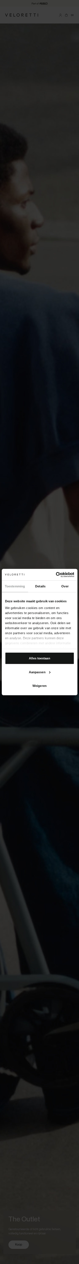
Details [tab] (40, 586)
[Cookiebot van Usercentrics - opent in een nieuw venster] (56, 574)
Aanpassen (37, 672)
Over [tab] (64, 586)
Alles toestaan (39, 658)
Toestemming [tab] (15, 586)
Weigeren (39, 686)
